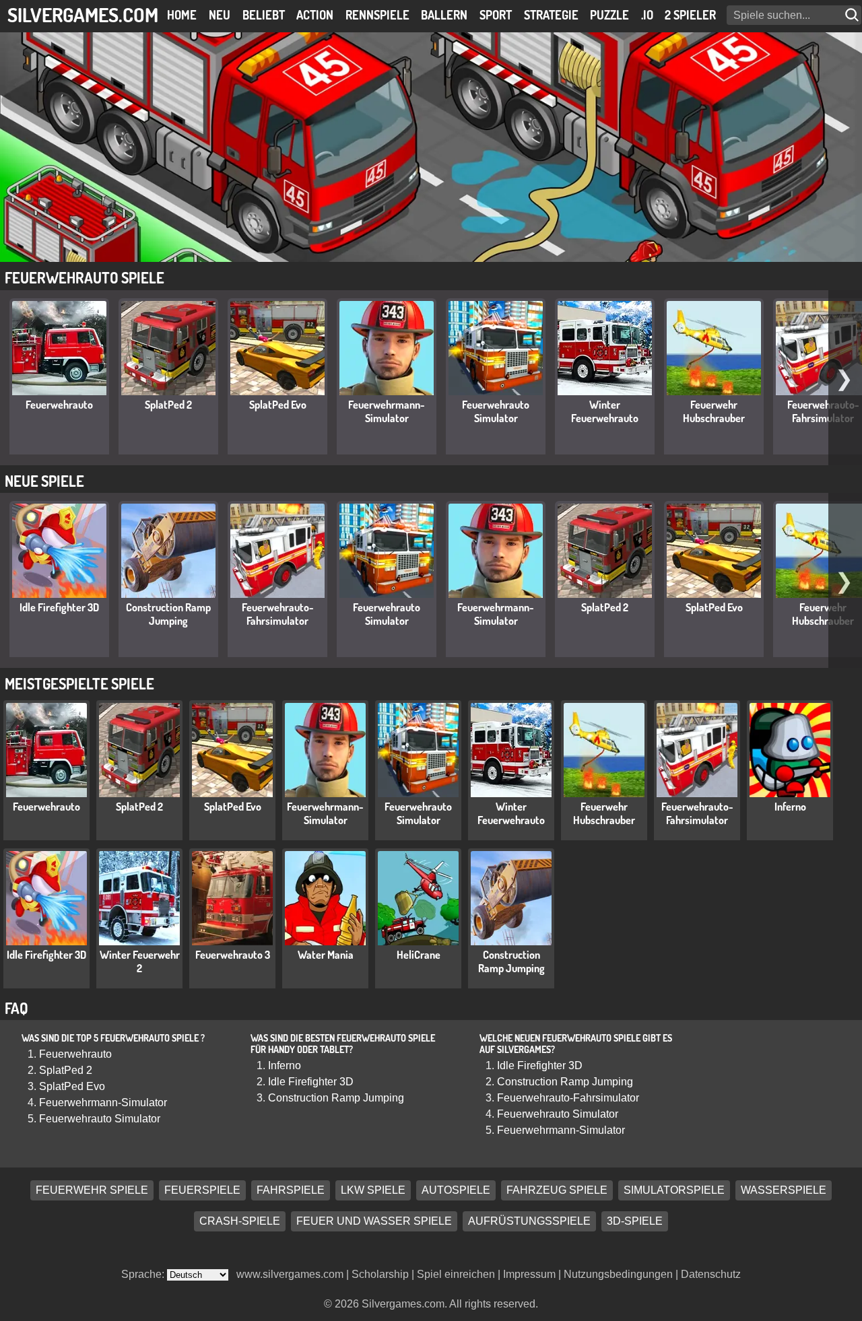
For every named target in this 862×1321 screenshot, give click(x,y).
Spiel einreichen (456, 1274)
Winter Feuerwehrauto (604, 411)
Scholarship (380, 1274)
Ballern (444, 14)
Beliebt (263, 14)
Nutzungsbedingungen (618, 1274)
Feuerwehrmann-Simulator (386, 411)
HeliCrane (418, 954)
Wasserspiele (783, 1190)
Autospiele (456, 1190)
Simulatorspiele (674, 1190)
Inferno (790, 806)
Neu (219, 14)
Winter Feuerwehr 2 (140, 961)
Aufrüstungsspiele (529, 1221)
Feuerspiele (202, 1190)
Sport (495, 14)
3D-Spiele (635, 1221)
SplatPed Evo (277, 404)
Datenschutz (711, 1274)
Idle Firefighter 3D (59, 607)
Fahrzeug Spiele (556, 1190)
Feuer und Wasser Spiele (374, 1221)
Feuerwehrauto (59, 404)
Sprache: (144, 1274)
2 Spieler (690, 14)
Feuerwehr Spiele (92, 1190)
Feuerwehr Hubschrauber (714, 411)
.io (647, 14)
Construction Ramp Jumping (168, 614)
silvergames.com (82, 14)
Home (182, 14)
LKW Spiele (373, 1190)
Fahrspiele (291, 1190)
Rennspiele (377, 14)
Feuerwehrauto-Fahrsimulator (823, 411)
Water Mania (326, 954)
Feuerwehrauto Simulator (495, 411)
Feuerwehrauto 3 (232, 954)
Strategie (551, 14)
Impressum (529, 1274)
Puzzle (609, 14)
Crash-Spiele (239, 1221)
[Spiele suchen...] (853, 15)
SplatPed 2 (168, 404)
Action (314, 14)
